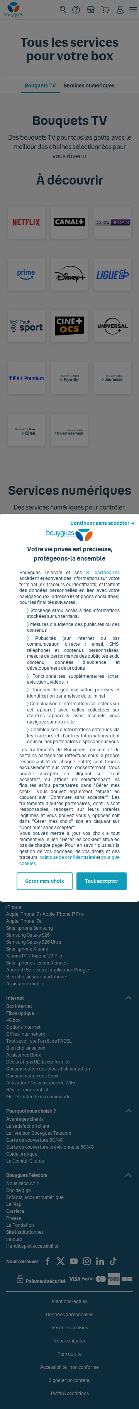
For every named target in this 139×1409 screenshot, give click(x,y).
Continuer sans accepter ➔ (102, 523)
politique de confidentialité (67, 857)
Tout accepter (101, 881)
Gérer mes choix (44, 881)
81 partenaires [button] (103, 572)
